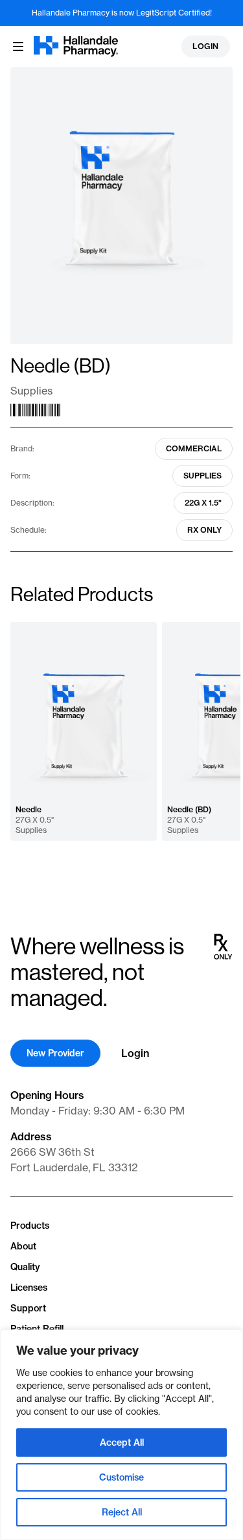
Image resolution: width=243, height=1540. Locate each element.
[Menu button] (18, 46)
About (23, 1246)
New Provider (55, 1053)
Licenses (28, 1287)
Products (29, 1225)
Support (28, 1308)
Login (205, 46)
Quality (25, 1267)
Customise (121, 1477)
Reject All (122, 1512)
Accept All (122, 1442)
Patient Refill (37, 1329)
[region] (121, 1435)
